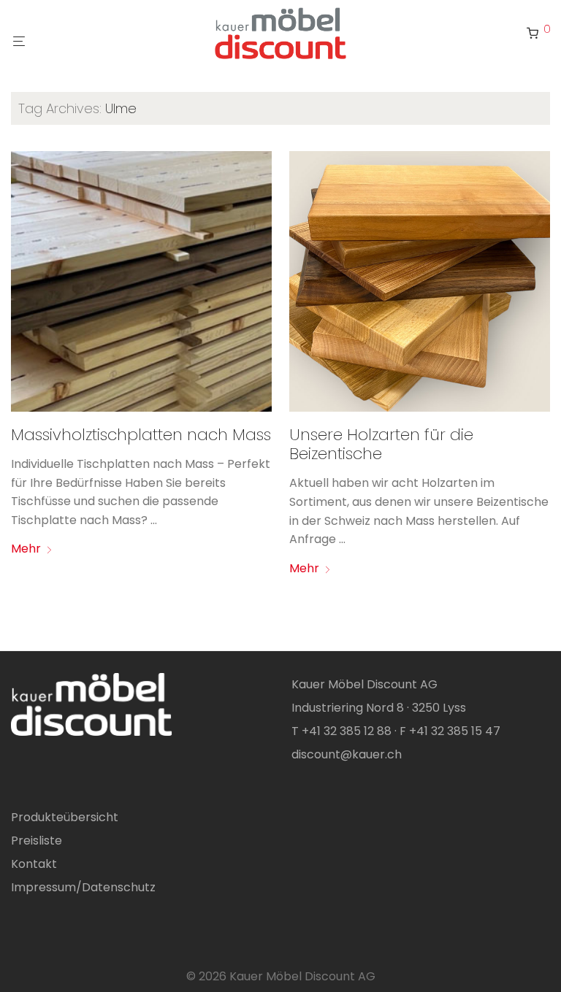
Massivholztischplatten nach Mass (141, 434)
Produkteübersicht (64, 817)
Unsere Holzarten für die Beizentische (381, 444)
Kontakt (34, 863)
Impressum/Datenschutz (83, 887)
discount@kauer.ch (346, 754)
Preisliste (36, 840)
